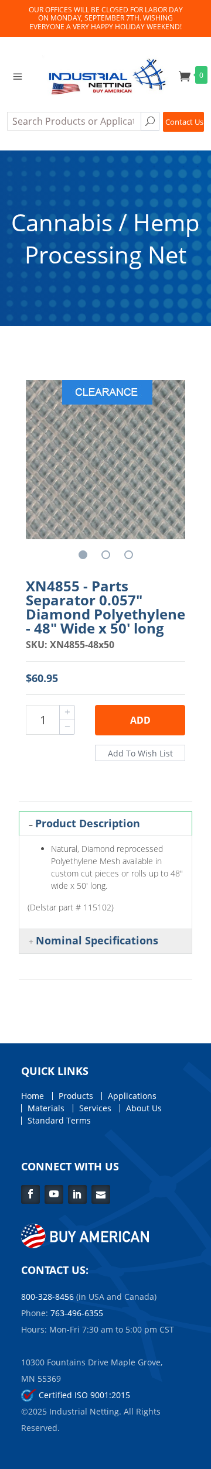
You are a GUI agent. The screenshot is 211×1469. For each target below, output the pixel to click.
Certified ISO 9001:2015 (83, 1394)
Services (95, 1108)
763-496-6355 (76, 1313)
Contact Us (184, 122)
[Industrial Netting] (105, 74)
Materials (46, 1108)
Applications (132, 1096)
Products (76, 1096)
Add (140, 720)
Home (32, 1096)
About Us (144, 1108)
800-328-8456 (47, 1296)
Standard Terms (59, 1121)
